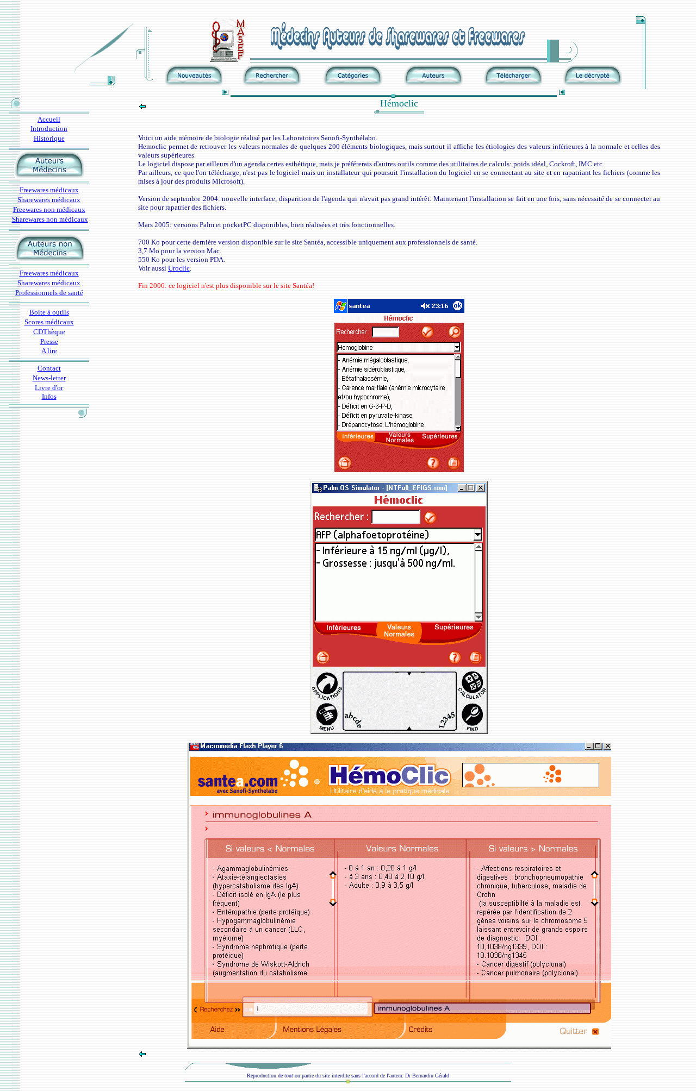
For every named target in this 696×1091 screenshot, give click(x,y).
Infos (49, 396)
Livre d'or (49, 388)
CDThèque (49, 332)
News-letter (49, 378)
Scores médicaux (49, 322)
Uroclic (179, 268)
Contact (49, 368)
